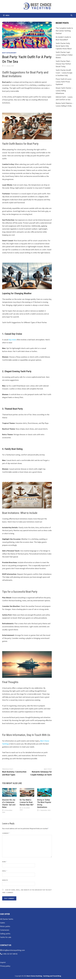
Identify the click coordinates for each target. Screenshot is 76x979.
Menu (7, 15)
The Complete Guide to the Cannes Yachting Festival (64, 30)
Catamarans (4, 930)
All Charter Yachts (6, 919)
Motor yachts (5, 926)
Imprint (3, 962)
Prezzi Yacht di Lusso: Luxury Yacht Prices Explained (64, 81)
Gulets (2, 923)
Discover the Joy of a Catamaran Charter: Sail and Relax (8, 803)
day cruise (12, 339)
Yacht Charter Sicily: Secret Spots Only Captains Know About (64, 46)
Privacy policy (5, 966)
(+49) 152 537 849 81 (10, 954)
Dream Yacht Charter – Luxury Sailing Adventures (64, 90)
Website (5, 880)
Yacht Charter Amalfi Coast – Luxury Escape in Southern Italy (64, 72)
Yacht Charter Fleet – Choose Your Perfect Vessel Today (63, 64)
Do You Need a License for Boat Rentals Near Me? (26, 802)
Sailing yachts (5, 933)
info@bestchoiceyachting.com (13, 950)
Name (4, 862)
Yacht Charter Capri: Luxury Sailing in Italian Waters (64, 55)
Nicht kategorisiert (9, 53)
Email (4, 871)
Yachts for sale (5, 937)
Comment (6, 833)
